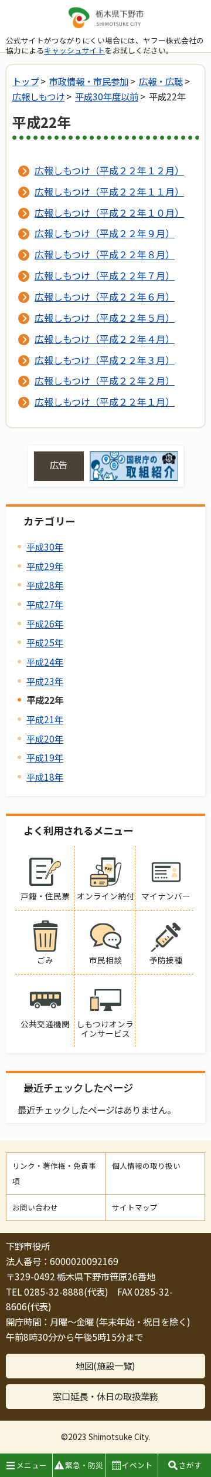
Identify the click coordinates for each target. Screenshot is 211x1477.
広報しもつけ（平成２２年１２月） (109, 170)
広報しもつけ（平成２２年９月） (105, 233)
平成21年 (44, 719)
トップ (25, 81)
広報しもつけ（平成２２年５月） (105, 317)
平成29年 (44, 565)
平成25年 (44, 642)
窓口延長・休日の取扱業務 (105, 1396)
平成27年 (44, 604)
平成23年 (44, 681)
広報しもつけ (38, 96)
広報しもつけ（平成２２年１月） (105, 401)
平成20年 (44, 738)
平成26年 (44, 623)
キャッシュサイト (74, 50)
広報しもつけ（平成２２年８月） (105, 254)
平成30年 (44, 546)
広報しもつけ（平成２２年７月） (105, 275)
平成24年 (44, 661)
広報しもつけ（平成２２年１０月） (109, 212)
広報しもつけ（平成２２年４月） (105, 339)
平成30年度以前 (106, 96)
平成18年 (44, 776)
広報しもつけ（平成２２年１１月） (109, 191)
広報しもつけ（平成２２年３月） (105, 360)
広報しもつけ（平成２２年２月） (105, 380)
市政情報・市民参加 (88, 81)
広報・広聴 (161, 81)
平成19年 (44, 757)
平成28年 (44, 584)
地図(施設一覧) (105, 1365)
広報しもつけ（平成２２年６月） (105, 296)
